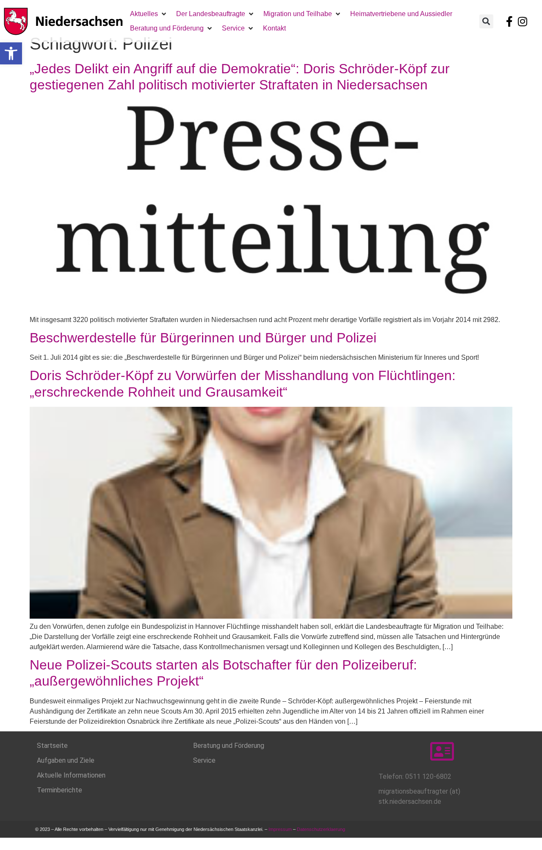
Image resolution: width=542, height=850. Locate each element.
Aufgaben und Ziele (65, 760)
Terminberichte (59, 790)
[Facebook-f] (509, 21)
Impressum (280, 829)
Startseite (52, 746)
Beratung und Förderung (228, 746)
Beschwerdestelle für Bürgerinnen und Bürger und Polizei (203, 337)
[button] (11, 53)
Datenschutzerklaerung (321, 829)
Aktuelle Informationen (71, 775)
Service (204, 760)
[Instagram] (522, 21)
